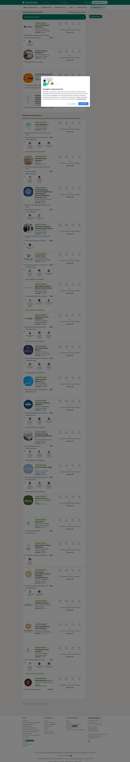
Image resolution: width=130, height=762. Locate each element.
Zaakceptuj (83, 103)
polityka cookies (81, 99)
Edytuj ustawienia (72, 104)
